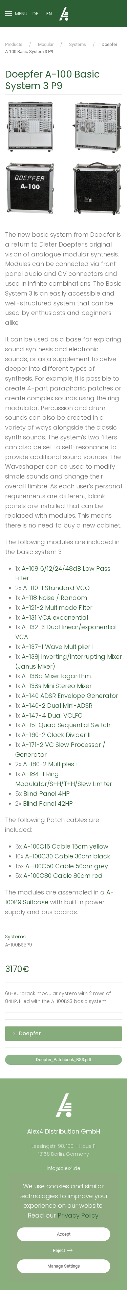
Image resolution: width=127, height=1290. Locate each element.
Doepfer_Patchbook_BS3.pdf (63, 1059)
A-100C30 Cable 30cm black (67, 856)
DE (35, 13)
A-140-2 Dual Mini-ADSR (57, 705)
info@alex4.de (63, 1168)
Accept (63, 1234)
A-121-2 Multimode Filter (58, 607)
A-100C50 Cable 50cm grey (66, 866)
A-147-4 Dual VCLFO (52, 715)
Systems (15, 936)
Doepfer (30, 1033)
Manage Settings (63, 1266)
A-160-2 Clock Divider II (56, 735)
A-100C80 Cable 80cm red (63, 875)
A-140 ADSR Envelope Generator (70, 695)
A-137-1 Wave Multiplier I (57, 646)
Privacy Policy (78, 1215)
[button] (16, 13)
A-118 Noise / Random (54, 597)
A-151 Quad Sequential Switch (66, 725)
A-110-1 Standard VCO (57, 588)
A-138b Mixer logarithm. (57, 676)
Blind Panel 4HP (46, 793)
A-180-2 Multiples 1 (50, 764)
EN (49, 13)
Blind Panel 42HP (48, 803)
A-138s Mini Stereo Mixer (57, 686)
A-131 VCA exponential (55, 617)
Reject (59, 1250)
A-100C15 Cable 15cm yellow (65, 846)
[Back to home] (64, 13)
